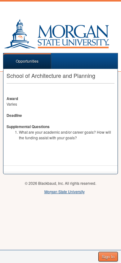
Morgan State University (64, 191)
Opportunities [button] (27, 61)
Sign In (108, 257)
